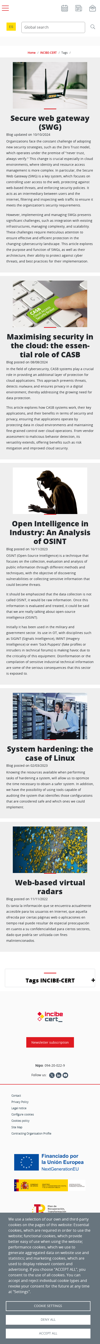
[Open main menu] (4, 7)
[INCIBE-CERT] (50, 1017)
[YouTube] (65, 1075)
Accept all (48, 1333)
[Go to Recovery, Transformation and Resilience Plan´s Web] (50, 1212)
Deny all (48, 1319)
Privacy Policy (20, 1102)
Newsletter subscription (50, 1042)
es (11, 26)
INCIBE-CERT (48, 52)
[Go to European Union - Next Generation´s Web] (50, 1164)
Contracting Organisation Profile (31, 1133)
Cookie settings (48, 1306)
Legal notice (19, 1108)
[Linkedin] (58, 1075)
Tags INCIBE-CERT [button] (50, 980)
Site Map (16, 1127)
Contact (16, 1095)
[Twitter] (52, 1075)
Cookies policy (20, 1120)
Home (32, 52)
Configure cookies (22, 1114)
